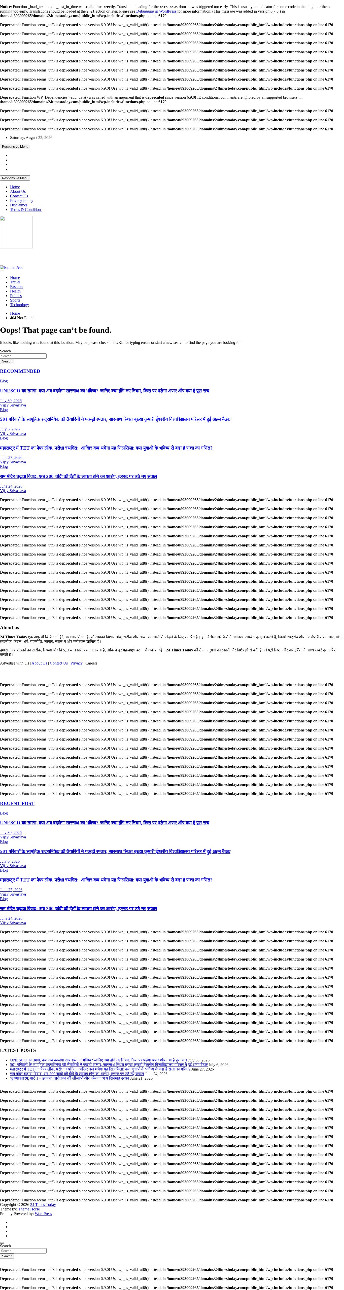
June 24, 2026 (11, 486)
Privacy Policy (21, 200)
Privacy (77, 663)
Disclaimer (18, 205)
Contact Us (19, 196)
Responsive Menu (15, 147)
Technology (19, 305)
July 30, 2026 (11, 400)
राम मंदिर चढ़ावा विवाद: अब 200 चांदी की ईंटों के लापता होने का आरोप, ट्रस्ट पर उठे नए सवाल (78, 476)
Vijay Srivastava (13, 405)
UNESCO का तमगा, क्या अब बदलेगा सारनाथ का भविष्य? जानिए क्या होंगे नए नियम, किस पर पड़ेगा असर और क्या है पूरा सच (104, 390)
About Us (18, 191)
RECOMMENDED (20, 371)
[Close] (2, 1243)
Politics (16, 295)
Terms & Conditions (26, 209)
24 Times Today (20, 256)
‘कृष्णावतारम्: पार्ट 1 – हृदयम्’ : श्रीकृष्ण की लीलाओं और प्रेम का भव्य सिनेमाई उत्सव (69, 1078)
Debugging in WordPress (156, 11)
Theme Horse (29, 1209)
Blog (4, 381)
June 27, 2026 (11, 457)
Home (15, 187)
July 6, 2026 (10, 429)
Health (15, 291)
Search (5, 351)
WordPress (43, 1213)
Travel (15, 282)
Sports (15, 300)
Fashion (16, 286)
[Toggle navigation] (2, 270)
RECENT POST (17, 803)
